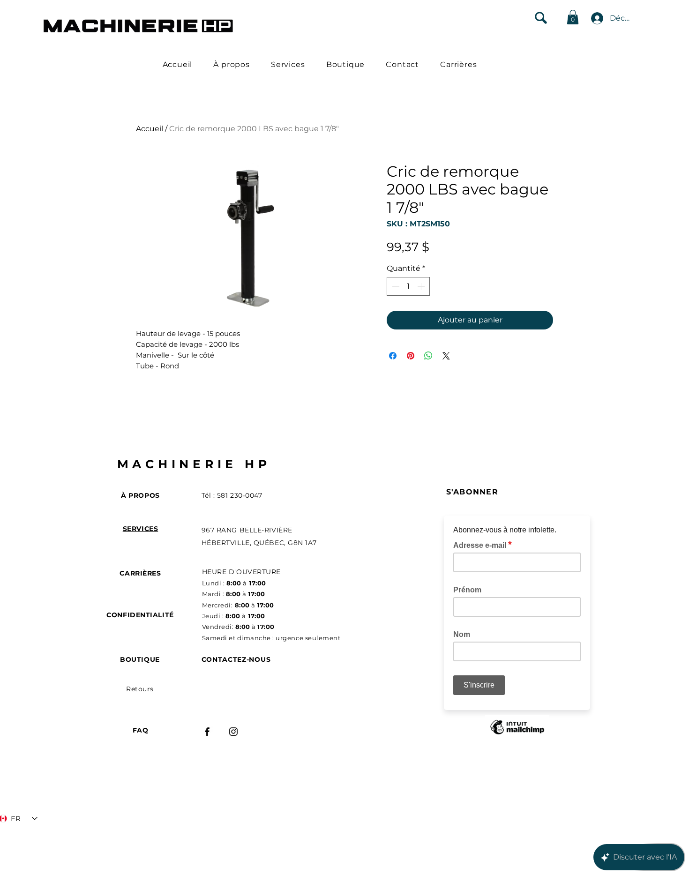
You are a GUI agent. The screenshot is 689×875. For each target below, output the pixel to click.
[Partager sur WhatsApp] (428, 355)
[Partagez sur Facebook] (392, 355)
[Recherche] (540, 17)
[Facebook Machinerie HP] (207, 731)
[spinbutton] (408, 286)
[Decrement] (394, 286)
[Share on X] (446, 355)
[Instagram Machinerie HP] (233, 731)
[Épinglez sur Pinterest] (410, 355)
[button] (573, 17)
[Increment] (421, 286)
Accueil (149, 128)
